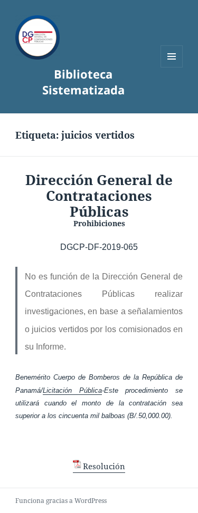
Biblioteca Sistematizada (83, 82)
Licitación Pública (72, 390)
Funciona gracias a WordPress (61, 500)
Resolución (104, 466)
